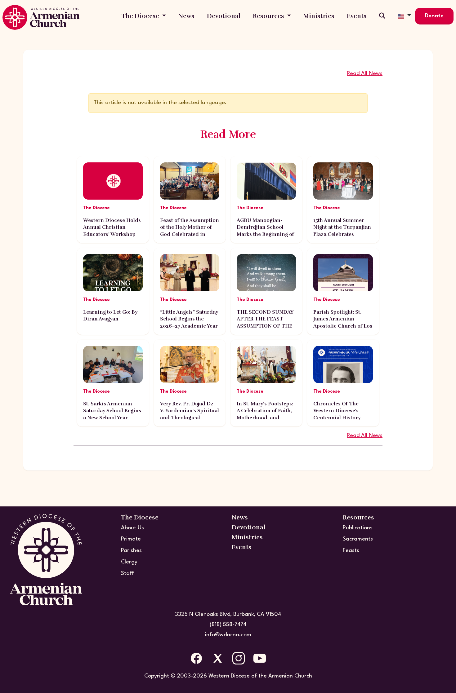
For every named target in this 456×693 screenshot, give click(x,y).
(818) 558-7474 (228, 624)
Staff (127, 573)
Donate (434, 16)
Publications (358, 528)
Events (357, 16)
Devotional (223, 16)
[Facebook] (196, 658)
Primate (131, 539)
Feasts (351, 550)
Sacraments (358, 539)
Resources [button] (269, 16)
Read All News (364, 73)
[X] (217, 658)
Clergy (129, 562)
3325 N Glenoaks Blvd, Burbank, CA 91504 (228, 614)
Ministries (318, 16)
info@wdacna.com (228, 635)
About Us (132, 528)
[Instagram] (238, 658)
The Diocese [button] (141, 16)
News (186, 16)
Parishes (131, 550)
